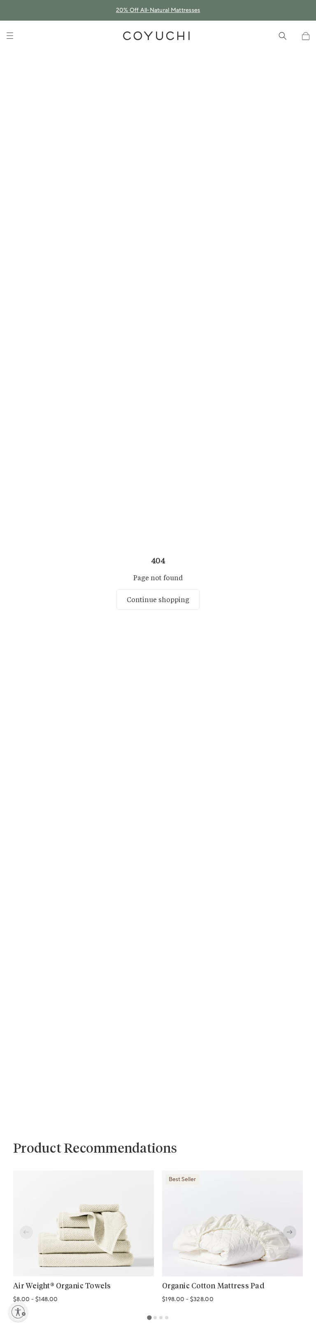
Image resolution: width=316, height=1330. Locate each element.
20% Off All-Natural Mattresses (158, 10)
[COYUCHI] (156, 36)
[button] (305, 36)
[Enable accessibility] (18, 1312)
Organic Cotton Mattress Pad (213, 1286)
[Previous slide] (26, 1232)
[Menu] (10, 36)
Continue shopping (158, 599)
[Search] (282, 36)
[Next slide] (289, 1232)
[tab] (149, 1317)
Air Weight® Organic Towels (62, 1286)
